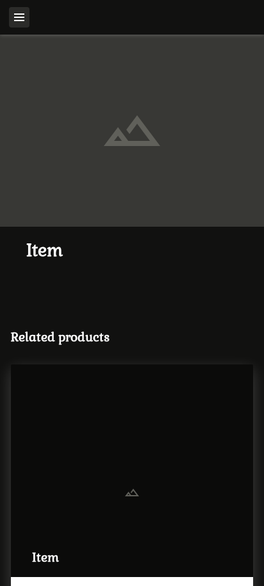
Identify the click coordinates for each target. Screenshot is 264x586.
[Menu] (19, 17)
